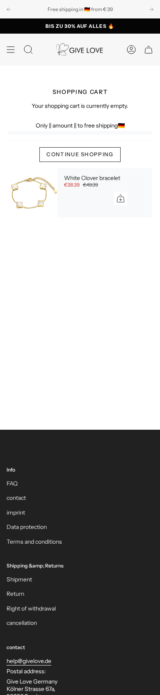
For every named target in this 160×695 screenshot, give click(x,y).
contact (16, 497)
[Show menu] (11, 50)
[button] (28, 50)
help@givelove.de (29, 661)
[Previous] (8, 9)
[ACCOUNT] (131, 50)
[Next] (151, 9)
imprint (16, 512)
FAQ (12, 483)
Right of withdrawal (31, 608)
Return (15, 593)
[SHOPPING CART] (148, 50)
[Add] (120, 198)
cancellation (22, 623)
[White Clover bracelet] (32, 192)
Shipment (19, 579)
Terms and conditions (34, 541)
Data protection (27, 527)
